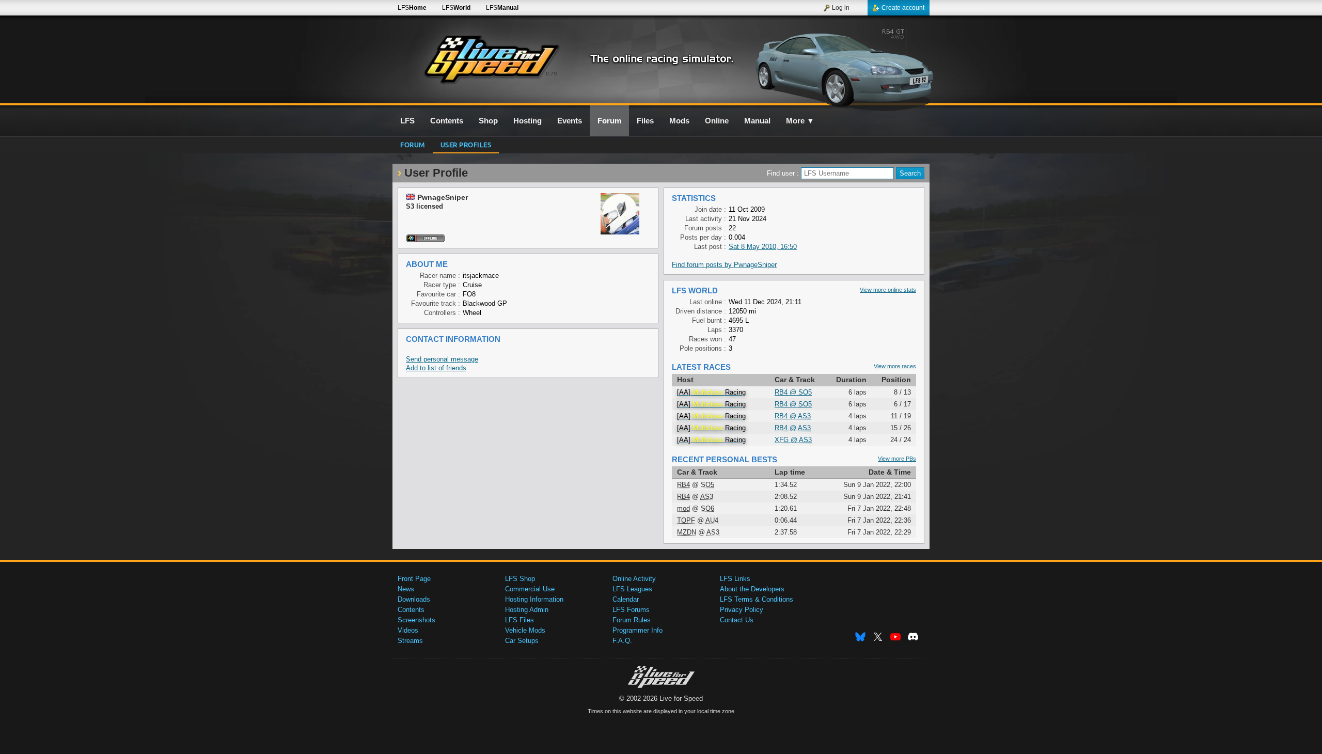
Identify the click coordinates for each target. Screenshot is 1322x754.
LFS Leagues (632, 589)
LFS (412, 7)
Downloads (414, 599)
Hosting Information (534, 599)
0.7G (552, 73)
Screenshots (416, 620)
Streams (410, 641)
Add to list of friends (436, 368)
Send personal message (442, 359)
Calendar (625, 599)
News (406, 589)
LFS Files (519, 620)
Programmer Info (637, 630)
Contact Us (736, 620)
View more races (895, 366)
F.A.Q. (622, 641)
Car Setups (522, 641)
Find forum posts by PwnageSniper (724, 265)
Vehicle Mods (525, 630)
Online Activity (634, 579)
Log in (840, 7)
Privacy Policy (741, 610)
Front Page (414, 579)
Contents (411, 610)
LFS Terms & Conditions (756, 599)
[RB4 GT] (841, 65)
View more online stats (888, 290)
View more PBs (897, 458)
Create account (903, 7)
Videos (408, 630)
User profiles (466, 144)
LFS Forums (631, 610)
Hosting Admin (526, 610)
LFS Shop (520, 579)
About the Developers (752, 589)
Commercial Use (530, 589)
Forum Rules (631, 620)
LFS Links (735, 579)
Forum (412, 144)
